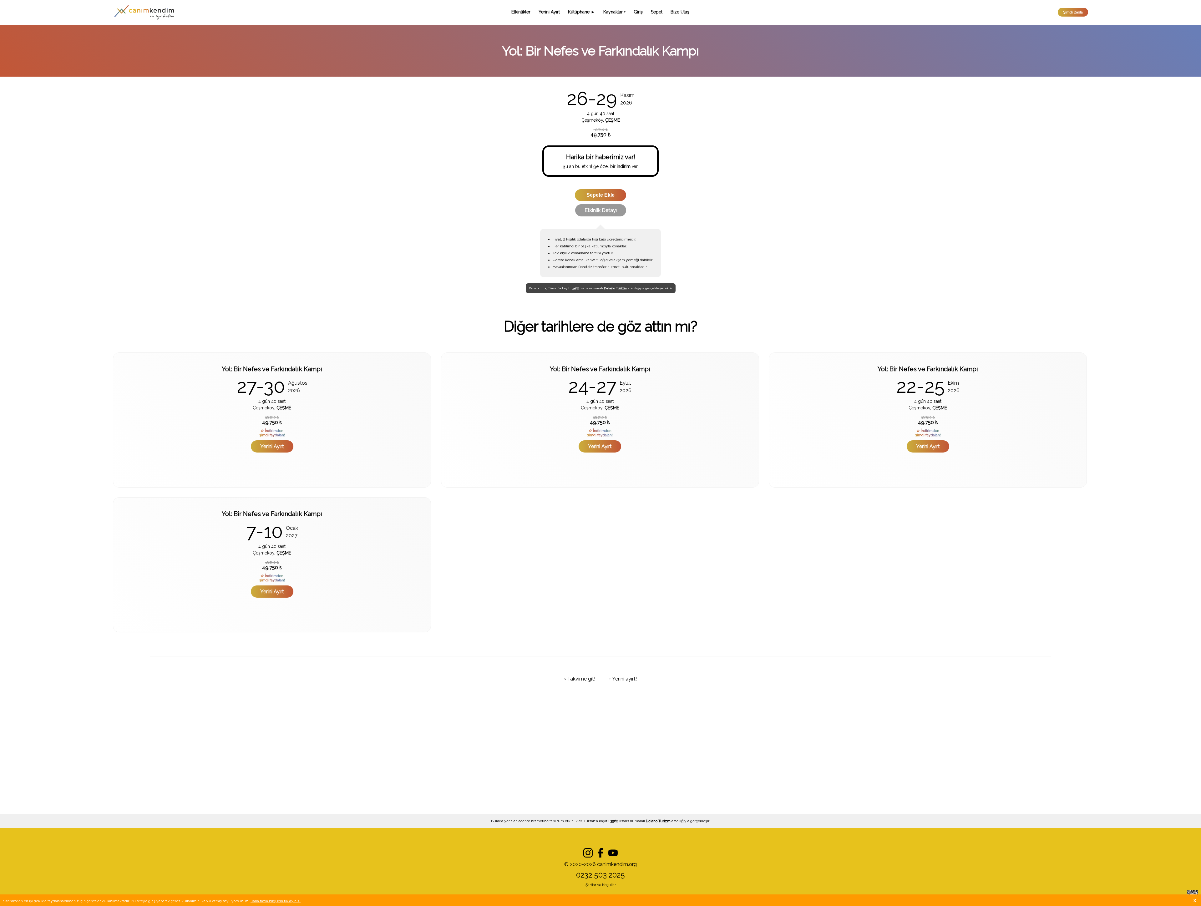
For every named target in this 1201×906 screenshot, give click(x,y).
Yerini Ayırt (549, 11)
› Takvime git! (579, 679)
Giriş (638, 11)
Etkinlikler (520, 11)
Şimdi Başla (1073, 12)
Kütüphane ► (581, 11)
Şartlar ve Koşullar (600, 885)
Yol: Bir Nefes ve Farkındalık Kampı (272, 369)
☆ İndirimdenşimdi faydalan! (272, 432)
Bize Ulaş (680, 11)
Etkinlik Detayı (601, 210)
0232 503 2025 (600, 874)
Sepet (656, 11)
